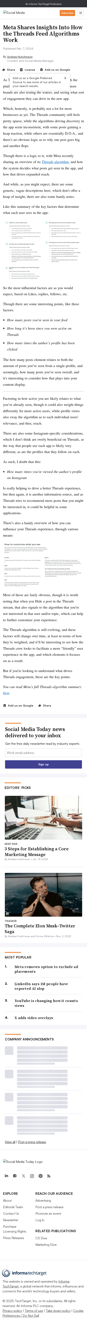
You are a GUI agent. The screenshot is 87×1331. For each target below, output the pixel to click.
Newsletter (10, 1220)
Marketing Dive (46, 1245)
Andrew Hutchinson (20, 56)
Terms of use (34, 1311)
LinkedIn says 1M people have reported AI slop (41, 986)
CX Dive (41, 1238)
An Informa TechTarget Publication (43, 3)
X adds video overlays (34, 1017)
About (7, 1200)
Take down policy (58, 1311)
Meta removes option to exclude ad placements (46, 969)
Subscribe (67, 12)
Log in (39, 1220)
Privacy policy (12, 1311)
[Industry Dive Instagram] (32, 1176)
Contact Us (11, 1213)
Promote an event (48, 1213)
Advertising (43, 1200)
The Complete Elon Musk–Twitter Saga (40, 929)
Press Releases (13, 1238)
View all (10, 1142)
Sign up (43, 764)
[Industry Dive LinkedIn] (6, 1176)
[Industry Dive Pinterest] (40, 1176)
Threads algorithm (55, 161)
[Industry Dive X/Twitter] (23, 1176)
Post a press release (32, 1142)
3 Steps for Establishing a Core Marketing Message (37, 852)
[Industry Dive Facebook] (15, 1176)
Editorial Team (13, 1207)
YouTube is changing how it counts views (46, 1003)
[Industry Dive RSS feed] (49, 1176)
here (6, 692)
